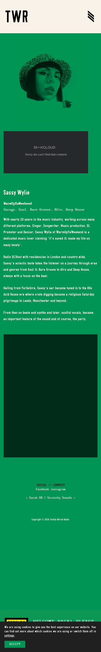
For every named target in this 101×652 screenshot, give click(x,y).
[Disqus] (50, 395)
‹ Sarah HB (34, 497)
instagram (57, 489)
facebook (42, 489)
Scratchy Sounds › (61, 497)
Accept (14, 644)
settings (9, 635)
